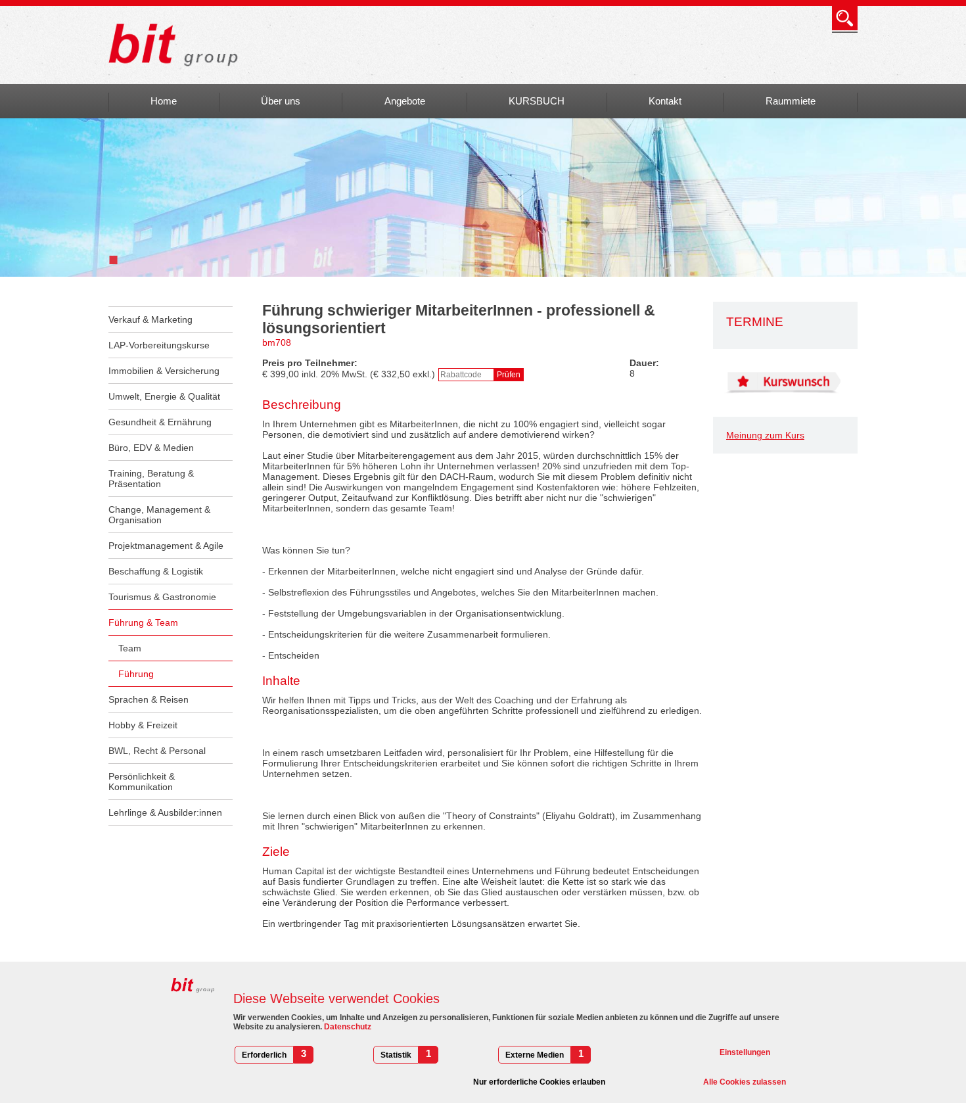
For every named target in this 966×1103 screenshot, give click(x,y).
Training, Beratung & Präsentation (151, 478)
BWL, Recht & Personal (157, 750)
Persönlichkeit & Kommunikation (141, 781)
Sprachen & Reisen (148, 699)
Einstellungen (745, 1052)
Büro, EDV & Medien (151, 447)
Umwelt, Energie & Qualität (164, 396)
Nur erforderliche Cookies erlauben (539, 1082)
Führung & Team (143, 622)
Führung (136, 674)
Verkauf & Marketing (150, 319)
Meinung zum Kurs (765, 435)
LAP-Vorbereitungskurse (159, 345)
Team (129, 648)
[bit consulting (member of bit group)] (177, 45)
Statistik (395, 1055)
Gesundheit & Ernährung (160, 422)
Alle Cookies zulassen (744, 1082)
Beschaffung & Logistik (155, 571)
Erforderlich (264, 1055)
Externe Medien (534, 1055)
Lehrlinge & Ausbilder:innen (165, 812)
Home (163, 100)
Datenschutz (346, 1026)
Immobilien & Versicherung (163, 370)
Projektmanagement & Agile (165, 545)
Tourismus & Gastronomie (162, 597)
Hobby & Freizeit (142, 725)
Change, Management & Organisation (159, 514)
